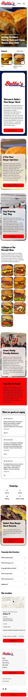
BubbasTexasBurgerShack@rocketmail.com (14, 631)
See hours (21, 636)
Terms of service (6, 678)
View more (6, 429)
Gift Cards (5, 665)
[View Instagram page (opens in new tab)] (6, 689)
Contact (4, 667)
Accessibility (5, 681)
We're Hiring (5, 663)
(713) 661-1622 (6, 627)
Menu (19, 3)
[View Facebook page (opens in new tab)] (3, 689)
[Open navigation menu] (23, 3)
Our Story (5, 660)
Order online (13, 640)
